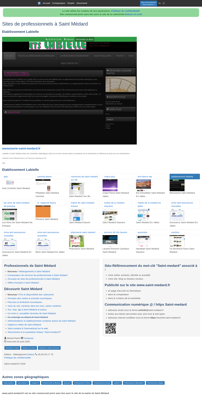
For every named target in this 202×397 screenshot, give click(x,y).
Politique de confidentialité (125, 11)
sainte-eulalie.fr (9, 383)
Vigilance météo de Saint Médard (24, 324)
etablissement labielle (182, 176)
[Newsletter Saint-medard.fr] (159, 3)
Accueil (46, 3)
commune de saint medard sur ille (84, 178)
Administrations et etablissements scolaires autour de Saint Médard (42, 321)
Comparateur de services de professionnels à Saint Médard (37, 275)
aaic (6, 176)
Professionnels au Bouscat (51, 383)
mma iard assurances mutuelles (182, 204)
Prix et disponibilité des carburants (36, 294)
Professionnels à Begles (155, 383)
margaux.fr (35, 383)
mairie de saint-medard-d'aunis (83, 204)
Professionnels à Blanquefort (134, 383)
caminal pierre (44, 176)
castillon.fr (117, 383)
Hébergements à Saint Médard (34, 271)
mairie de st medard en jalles (149, 204)
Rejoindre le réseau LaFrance (49, 348)
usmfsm (175, 232)
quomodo (142, 232)
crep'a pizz (109, 176)
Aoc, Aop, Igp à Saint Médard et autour (27, 309)
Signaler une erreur (29, 348)
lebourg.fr (67, 383)
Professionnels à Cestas (102, 383)
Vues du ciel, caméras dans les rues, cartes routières (34, 306)
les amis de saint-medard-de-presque (17, 204)
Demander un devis (12, 348)
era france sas (145, 176)
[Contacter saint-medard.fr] (163, 3)
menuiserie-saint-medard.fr (21, 148)
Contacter (29, 338)
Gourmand (81, 3)
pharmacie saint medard (83, 232)
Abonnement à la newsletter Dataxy (34, 332)
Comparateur (58, 3)
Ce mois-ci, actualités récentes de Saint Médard (32, 313)
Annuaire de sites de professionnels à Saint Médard (34, 279)
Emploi (70, 3)
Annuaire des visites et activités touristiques (30, 298)
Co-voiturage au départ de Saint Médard (28, 317)
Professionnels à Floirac (82, 383)
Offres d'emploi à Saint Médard (23, 282)
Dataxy (31, 354)
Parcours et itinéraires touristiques (25, 302)
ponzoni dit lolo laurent (115, 232)
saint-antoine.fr (23, 383)
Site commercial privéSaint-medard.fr (148, 3)
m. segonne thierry (46, 202)
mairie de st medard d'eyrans (114, 204)
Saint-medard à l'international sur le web (28, 328)
